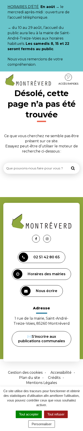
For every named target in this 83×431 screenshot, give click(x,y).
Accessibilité (60, 372)
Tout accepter (29, 414)
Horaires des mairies (47, 274)
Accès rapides (68, 83)
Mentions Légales (41, 383)
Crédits (54, 378)
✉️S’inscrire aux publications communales (41, 338)
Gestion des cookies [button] (25, 372)
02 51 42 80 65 (46, 257)
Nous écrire (46, 291)
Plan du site (29, 378)
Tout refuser (55, 414)
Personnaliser (42, 424)
